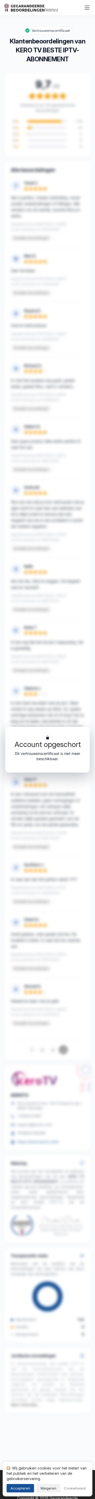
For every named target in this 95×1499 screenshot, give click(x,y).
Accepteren (20, 1488)
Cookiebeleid (75, 1488)
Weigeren (48, 1488)
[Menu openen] (87, 8)
